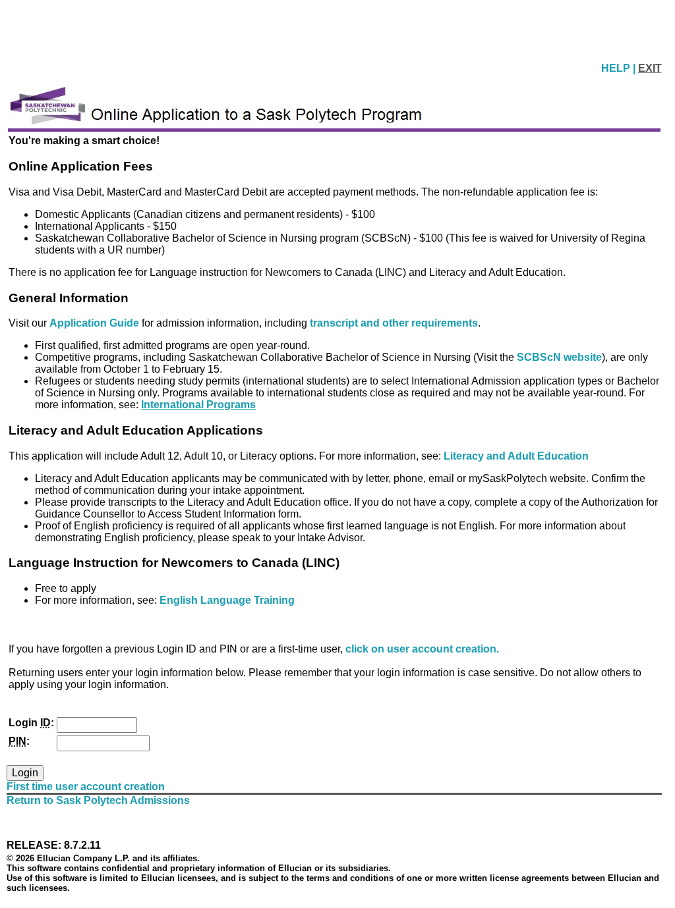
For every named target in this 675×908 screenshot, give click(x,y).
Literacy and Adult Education (516, 456)
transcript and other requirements (394, 323)
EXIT (650, 68)
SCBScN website (559, 357)
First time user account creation (86, 786)
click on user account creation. (422, 648)
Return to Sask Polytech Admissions (98, 800)
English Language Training (227, 600)
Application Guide (95, 323)
